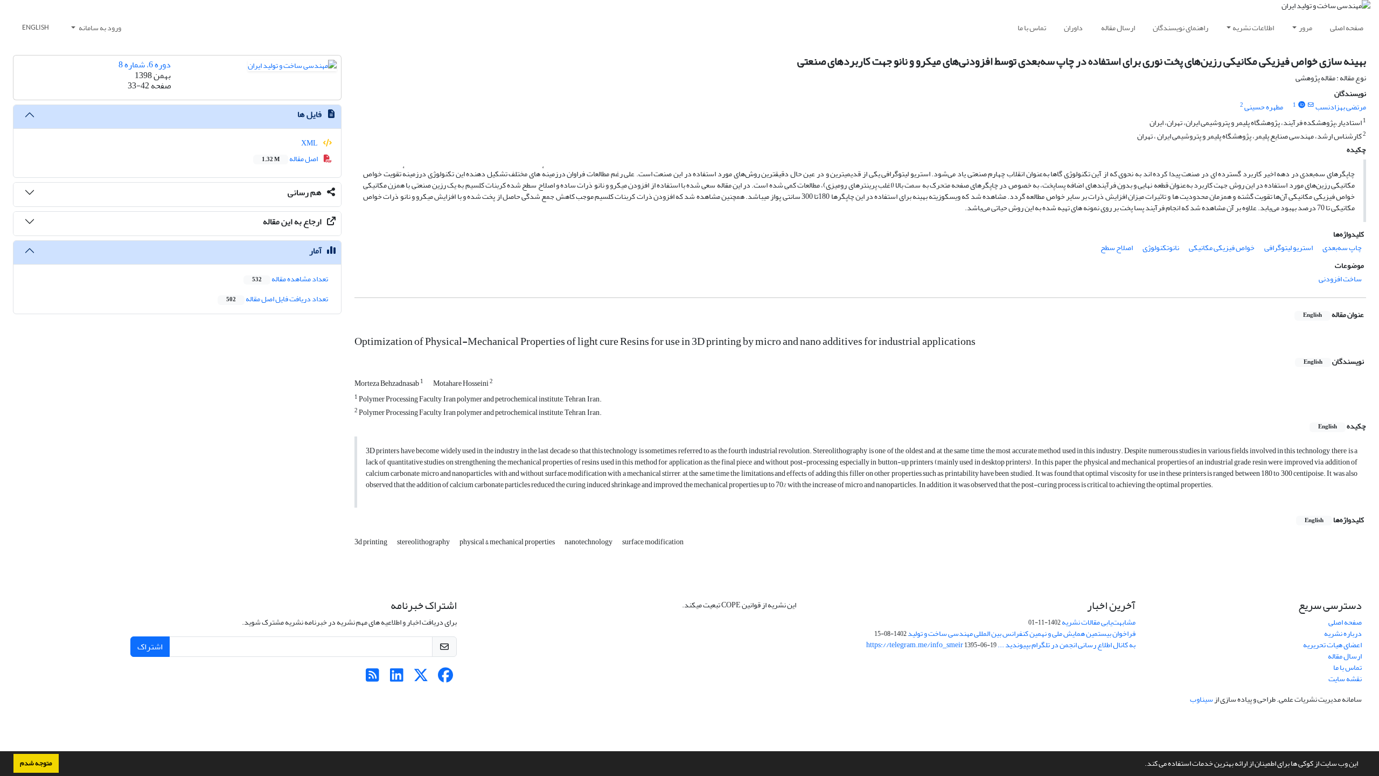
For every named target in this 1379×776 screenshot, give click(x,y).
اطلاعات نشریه (1253, 27)
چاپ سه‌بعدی (1342, 247)
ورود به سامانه (99, 27)
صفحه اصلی (1346, 27)
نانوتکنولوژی (1161, 247)
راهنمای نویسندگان (1180, 27)
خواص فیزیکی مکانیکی (1222, 247)
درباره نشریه (1343, 633)
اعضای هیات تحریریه (1332, 645)
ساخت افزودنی (1340, 279)
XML (310, 143)
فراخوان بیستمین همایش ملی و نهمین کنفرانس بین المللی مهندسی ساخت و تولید (1022, 633)
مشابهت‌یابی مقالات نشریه (1099, 622)
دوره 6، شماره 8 (145, 65)
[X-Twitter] (421, 678)
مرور (1305, 27)
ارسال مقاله (1118, 27)
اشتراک (150, 647)
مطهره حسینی (1263, 107)
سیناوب (1201, 699)
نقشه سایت (1345, 678)
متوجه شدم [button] (36, 763)
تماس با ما (1032, 27)
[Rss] (372, 678)
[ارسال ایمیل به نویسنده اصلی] (1310, 105)
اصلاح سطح (1117, 247)
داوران (1073, 27)
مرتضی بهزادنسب (1340, 107)
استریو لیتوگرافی (1288, 247)
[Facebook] (445, 678)
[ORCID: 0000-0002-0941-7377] (1301, 105)
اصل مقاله (290, 158)
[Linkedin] (396, 678)
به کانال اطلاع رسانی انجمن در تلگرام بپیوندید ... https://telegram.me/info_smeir (1001, 645)
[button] (1142, 764)
